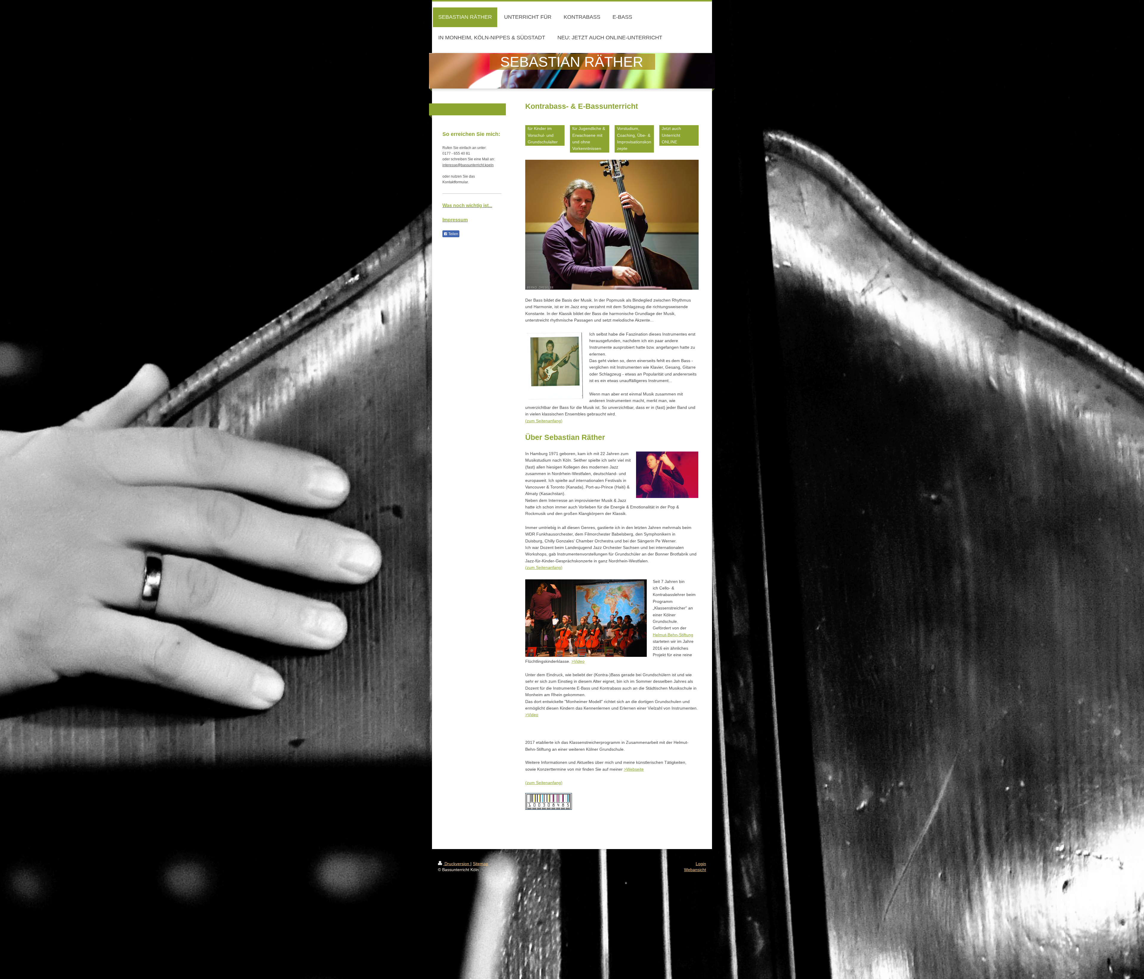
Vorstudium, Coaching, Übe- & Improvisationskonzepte (634, 138)
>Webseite (634, 769)
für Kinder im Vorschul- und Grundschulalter (543, 135)
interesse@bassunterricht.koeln (468, 165)
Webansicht (695, 869)
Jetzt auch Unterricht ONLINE (671, 135)
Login (701, 863)
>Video (578, 661)
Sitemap (480, 863)
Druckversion (456, 863)
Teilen (452, 234)
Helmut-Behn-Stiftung (673, 634)
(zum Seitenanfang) (543, 420)
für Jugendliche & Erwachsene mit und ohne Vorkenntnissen (588, 138)
